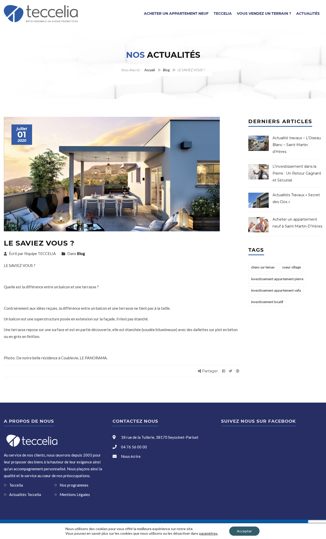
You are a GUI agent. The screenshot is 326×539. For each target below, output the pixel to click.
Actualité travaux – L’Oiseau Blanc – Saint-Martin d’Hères (297, 145)
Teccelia (223, 13)
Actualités (308, 13)
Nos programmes (74, 485)
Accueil (149, 70)
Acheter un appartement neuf (176, 13)
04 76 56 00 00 (133, 447)
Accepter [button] (244, 531)
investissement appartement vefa (276, 290)
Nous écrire (131, 456)
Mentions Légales (75, 494)
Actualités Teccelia (25, 494)
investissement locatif (267, 302)
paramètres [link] (208, 533)
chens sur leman (263, 267)
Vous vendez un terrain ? (264, 13)
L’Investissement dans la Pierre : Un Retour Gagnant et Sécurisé (297, 173)
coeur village (291, 267)
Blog (166, 70)
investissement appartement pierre (277, 279)
